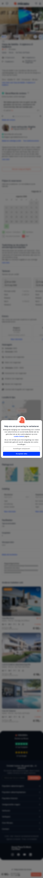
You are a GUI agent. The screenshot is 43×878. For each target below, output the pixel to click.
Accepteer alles (21, 454)
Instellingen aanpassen (21, 449)
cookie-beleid (19, 436)
